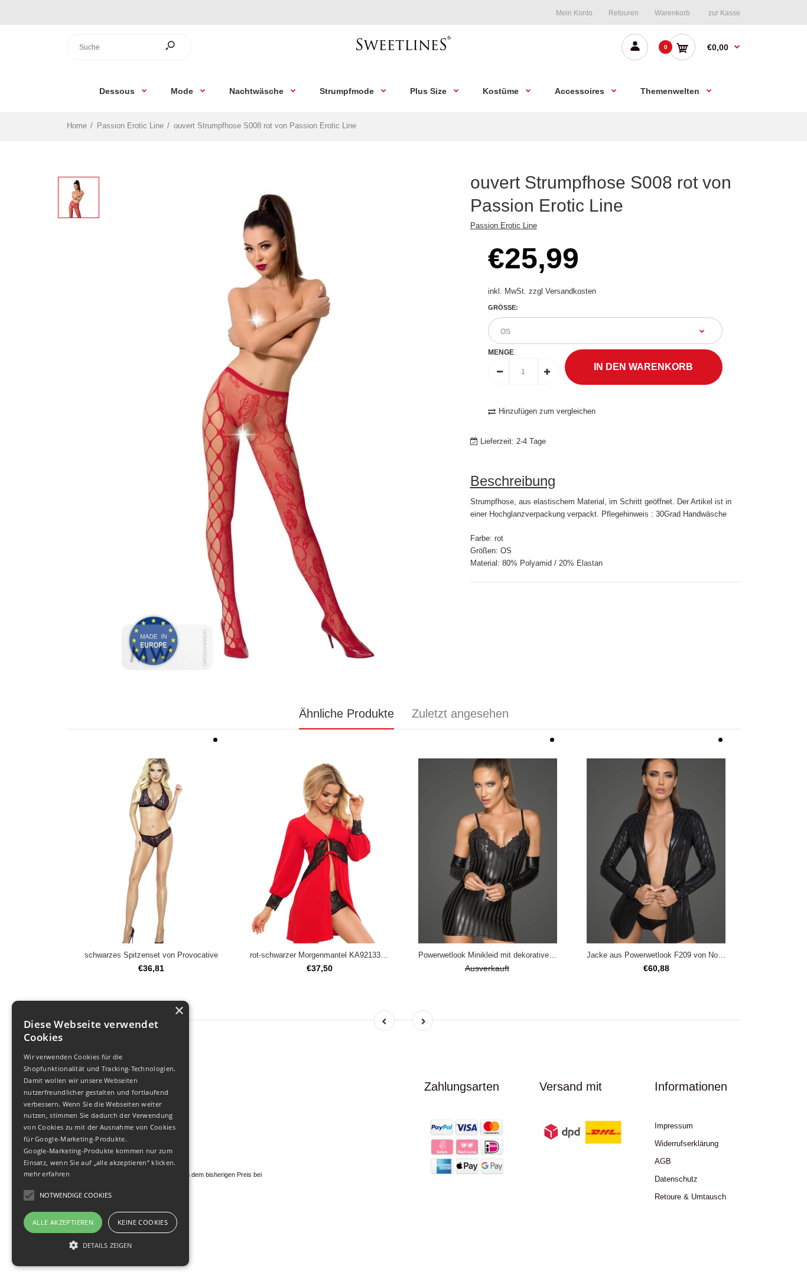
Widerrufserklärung (686, 1143)
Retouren (623, 13)
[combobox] (129, 47)
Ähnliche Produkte (346, 713)
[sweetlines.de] (403, 50)
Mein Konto (574, 13)
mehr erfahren (47, 1173)
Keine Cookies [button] (143, 1222)
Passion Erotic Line (503, 225)
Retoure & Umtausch (690, 1196)
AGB (663, 1161)
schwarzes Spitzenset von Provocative (151, 955)
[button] (100, 1245)
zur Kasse (724, 13)
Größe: (503, 307)
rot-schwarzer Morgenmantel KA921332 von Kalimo (337, 955)
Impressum (674, 1125)
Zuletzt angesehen (460, 713)
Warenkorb (672, 13)
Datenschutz (676, 1179)
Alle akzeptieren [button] (62, 1222)
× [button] (178, 1011)
